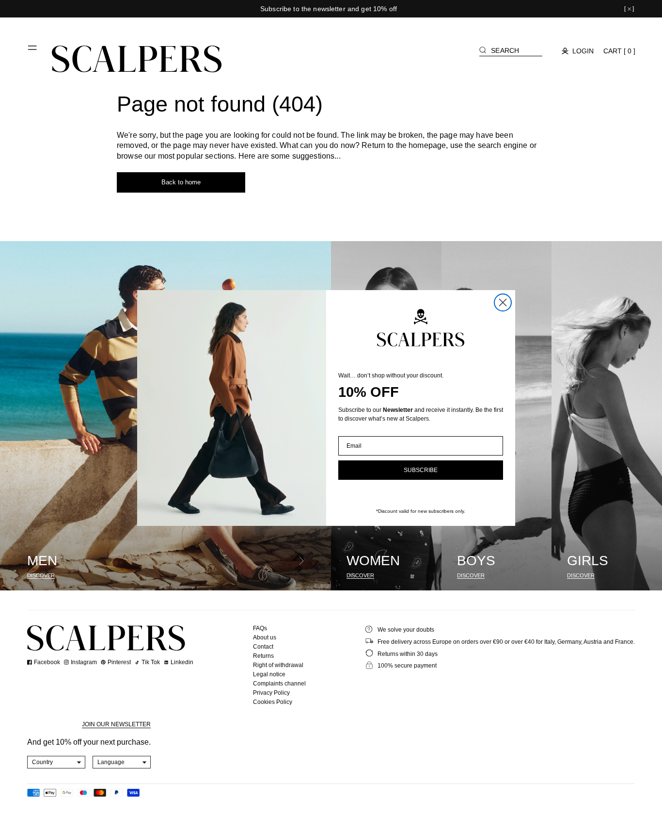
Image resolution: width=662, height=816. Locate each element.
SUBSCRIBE (421, 470)
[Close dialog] (502, 302)
